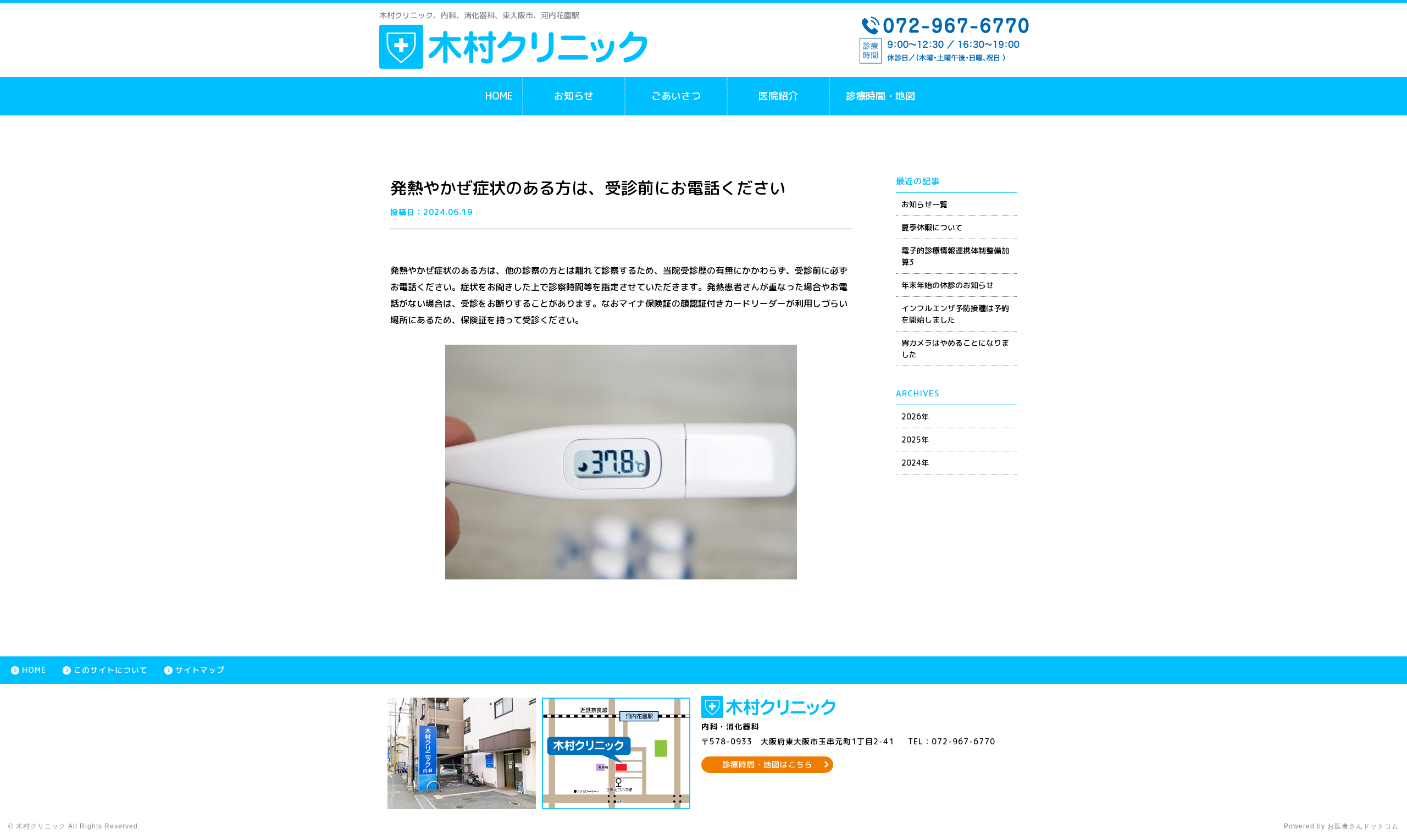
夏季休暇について (932, 227)
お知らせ (574, 96)
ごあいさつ (676, 96)
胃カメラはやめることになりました (955, 349)
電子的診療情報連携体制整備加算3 (955, 256)
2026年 (915, 416)
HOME (499, 96)
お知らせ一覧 (924, 204)
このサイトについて (111, 670)
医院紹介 (778, 96)
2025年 (915, 439)
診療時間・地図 (880, 96)
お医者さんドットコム (1363, 826)
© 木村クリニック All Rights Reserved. (74, 826)
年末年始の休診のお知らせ (947, 285)
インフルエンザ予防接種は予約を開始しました (955, 314)
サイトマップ (200, 670)
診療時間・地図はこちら (767, 764)
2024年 (915, 462)
